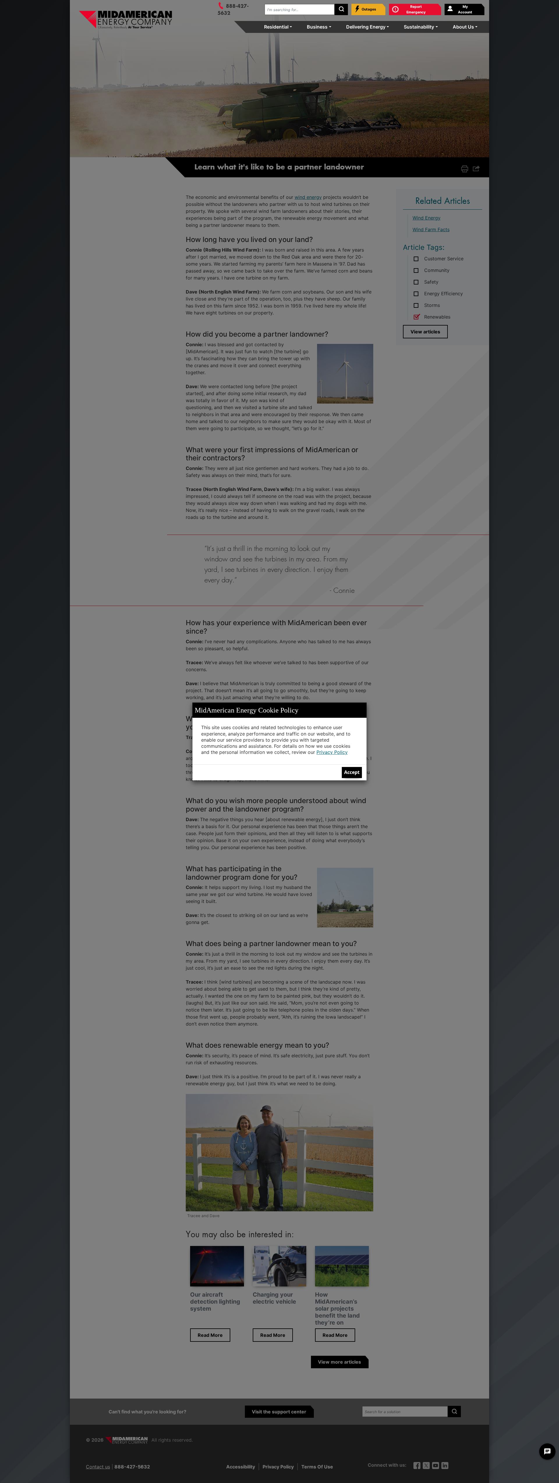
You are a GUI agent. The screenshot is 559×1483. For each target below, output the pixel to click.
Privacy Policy (332, 752)
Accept (352, 772)
